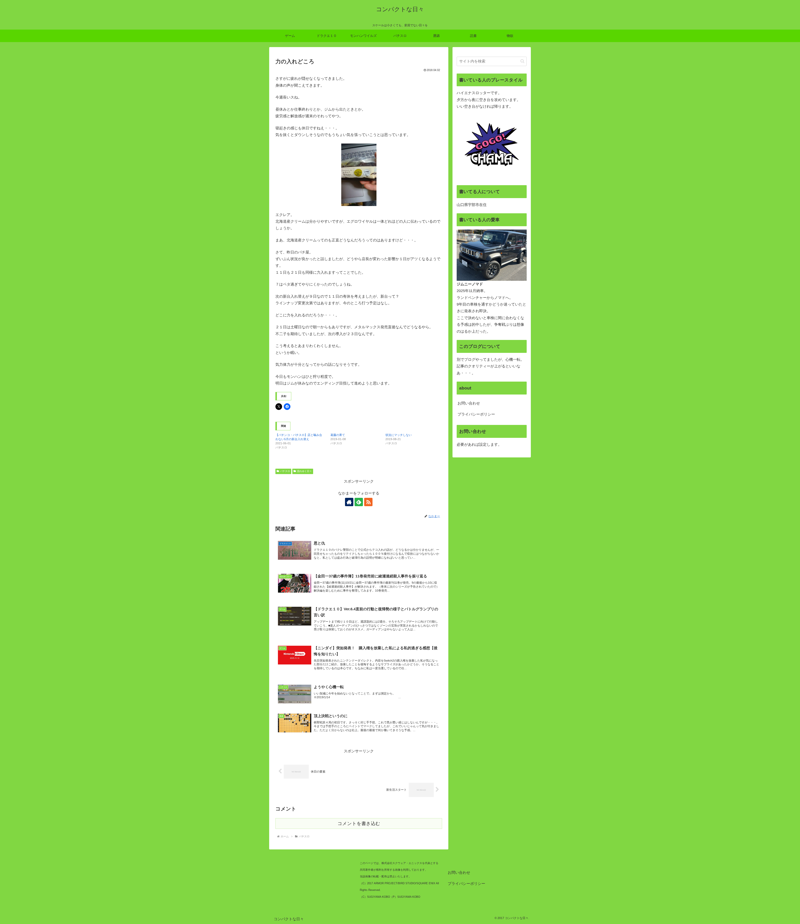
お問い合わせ (469, 403)
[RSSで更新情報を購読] (368, 502)
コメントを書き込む (359, 823)
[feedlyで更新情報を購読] (359, 502)
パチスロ (285, 471)
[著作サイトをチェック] (349, 502)
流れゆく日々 (304, 471)
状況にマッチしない (398, 435)
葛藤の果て (337, 435)
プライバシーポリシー (476, 414)
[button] (522, 61)
